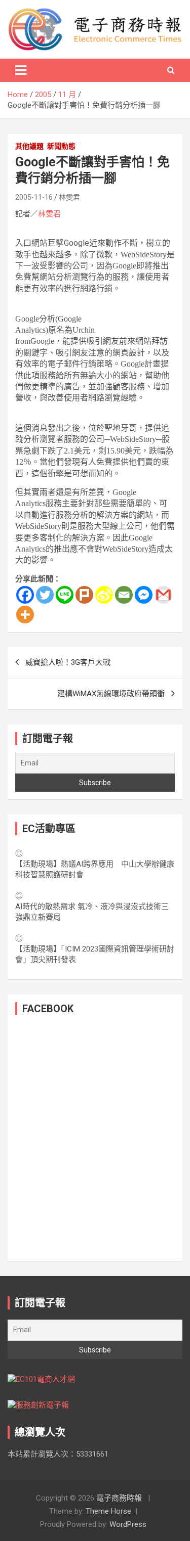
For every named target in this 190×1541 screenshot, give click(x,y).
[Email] (124, 595)
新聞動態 (61, 146)
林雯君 (69, 197)
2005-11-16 (34, 197)
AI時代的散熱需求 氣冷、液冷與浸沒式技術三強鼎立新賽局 (92, 912)
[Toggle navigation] (21, 70)
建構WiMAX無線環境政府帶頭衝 (111, 693)
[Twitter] (45, 595)
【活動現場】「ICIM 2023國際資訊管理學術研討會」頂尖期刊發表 (94, 954)
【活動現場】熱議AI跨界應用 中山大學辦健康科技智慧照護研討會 (94, 869)
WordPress (127, 1524)
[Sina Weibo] (104, 595)
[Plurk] (84, 595)
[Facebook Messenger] (144, 595)
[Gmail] (163, 595)
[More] (25, 614)
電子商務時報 (119, 1498)
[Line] (64, 595)
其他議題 (29, 146)
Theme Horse (108, 1511)
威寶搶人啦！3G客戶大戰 (67, 662)
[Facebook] (25, 595)
